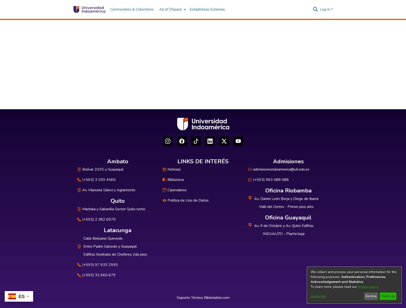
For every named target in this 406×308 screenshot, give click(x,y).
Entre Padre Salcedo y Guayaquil (110, 246)
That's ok (388, 296)
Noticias (174, 169)
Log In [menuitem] (325, 9)
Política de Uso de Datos (188, 200)
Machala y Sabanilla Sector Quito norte (113, 209)
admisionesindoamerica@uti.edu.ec (281, 169)
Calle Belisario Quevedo (103, 238)
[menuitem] (172, 9)
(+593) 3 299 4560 (99, 179)
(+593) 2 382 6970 (99, 219)
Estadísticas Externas (207, 9)
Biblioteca (176, 179)
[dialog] (354, 285)
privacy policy (368, 287)
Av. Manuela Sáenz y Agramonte (108, 190)
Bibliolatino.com (217, 297)
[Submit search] (316, 9)
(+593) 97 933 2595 (100, 264)
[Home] (89, 9)
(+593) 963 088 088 (271, 179)
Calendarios (177, 190)
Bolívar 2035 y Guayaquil (102, 169)
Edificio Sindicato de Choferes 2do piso (115, 254)
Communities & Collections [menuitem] (132, 9)
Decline (371, 296)
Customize (318, 296)
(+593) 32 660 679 (99, 275)
